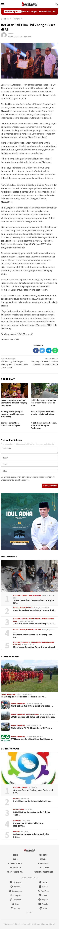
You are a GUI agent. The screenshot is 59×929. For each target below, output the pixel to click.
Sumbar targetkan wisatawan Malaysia (10, 424)
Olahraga (17, 821)
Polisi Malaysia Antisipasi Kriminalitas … (32, 801)
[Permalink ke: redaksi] (4, 35)
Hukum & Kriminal (20, 595)
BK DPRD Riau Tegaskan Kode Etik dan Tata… (32, 813)
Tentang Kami (15, 867)
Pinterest (17, 886)
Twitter (45, 882)
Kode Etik (43, 855)
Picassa (17, 908)
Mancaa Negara (34, 595)
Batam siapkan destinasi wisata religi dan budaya (42, 412)
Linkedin (45, 895)
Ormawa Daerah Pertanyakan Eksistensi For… (33, 791)
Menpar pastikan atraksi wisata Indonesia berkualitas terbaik (45, 361)
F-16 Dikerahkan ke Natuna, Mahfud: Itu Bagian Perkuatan (44, 425)
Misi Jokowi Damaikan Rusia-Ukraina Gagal (34, 647)
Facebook (17, 882)
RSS (31, 913)
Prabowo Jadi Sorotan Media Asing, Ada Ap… (32, 636)
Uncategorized (32, 715)
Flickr (45, 908)
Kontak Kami (43, 867)
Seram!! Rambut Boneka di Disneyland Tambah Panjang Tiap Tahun (14, 403)
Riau (15, 621)
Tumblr (45, 886)
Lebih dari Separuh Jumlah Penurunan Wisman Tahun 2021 (43, 403)
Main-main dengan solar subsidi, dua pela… (31, 835)
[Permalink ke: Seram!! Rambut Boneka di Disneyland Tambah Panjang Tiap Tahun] (14, 390)
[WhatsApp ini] (55, 350)
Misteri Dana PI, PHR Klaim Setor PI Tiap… (31, 728)
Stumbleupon (17, 891)
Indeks (15, 855)
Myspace (45, 899)
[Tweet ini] (42, 350)
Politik (29, 608)
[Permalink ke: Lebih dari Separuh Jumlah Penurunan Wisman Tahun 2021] (44, 390)
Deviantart (17, 899)
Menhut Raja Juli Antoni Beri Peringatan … (32, 706)
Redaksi (43, 859)
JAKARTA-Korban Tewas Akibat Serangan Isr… (33, 601)
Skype (17, 904)
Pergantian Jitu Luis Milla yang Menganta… (28, 824)
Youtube (45, 904)
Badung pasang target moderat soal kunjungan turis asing (12, 414)
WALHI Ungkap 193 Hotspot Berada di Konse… (33, 717)
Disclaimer (43, 863)
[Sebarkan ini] (36, 350)
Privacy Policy (15, 863)
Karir (15, 859)
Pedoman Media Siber (43, 872)
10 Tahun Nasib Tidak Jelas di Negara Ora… (34, 623)
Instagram (17, 895)
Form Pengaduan (15, 872)
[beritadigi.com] (29, 4)
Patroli (16, 832)
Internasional (34, 619)
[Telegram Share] (49, 350)
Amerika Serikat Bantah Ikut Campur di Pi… (34, 610)
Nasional (30, 630)
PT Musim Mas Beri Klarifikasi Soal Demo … (32, 739)
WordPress (45, 891)
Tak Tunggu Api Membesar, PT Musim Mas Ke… (23, 696)
